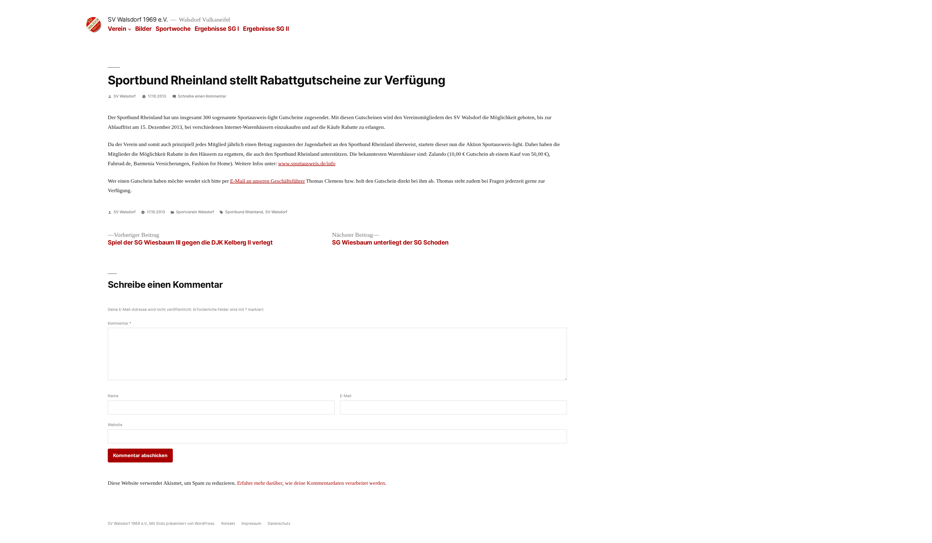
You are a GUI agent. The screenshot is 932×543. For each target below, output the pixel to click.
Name (113, 396)
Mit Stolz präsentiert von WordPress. (182, 523)
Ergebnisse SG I (217, 28)
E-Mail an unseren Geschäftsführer (267, 181)
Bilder (143, 28)
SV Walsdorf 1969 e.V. (138, 19)
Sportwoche (173, 28)
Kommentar (119, 323)
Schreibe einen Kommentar (202, 96)
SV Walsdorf (125, 96)
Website (115, 424)
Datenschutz (279, 523)
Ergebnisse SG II (266, 28)
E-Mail (345, 396)
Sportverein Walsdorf (195, 212)
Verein (117, 28)
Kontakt (228, 523)
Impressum (251, 523)
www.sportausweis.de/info (306, 163)
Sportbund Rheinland (244, 212)
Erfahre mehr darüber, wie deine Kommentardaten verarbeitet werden (311, 483)
